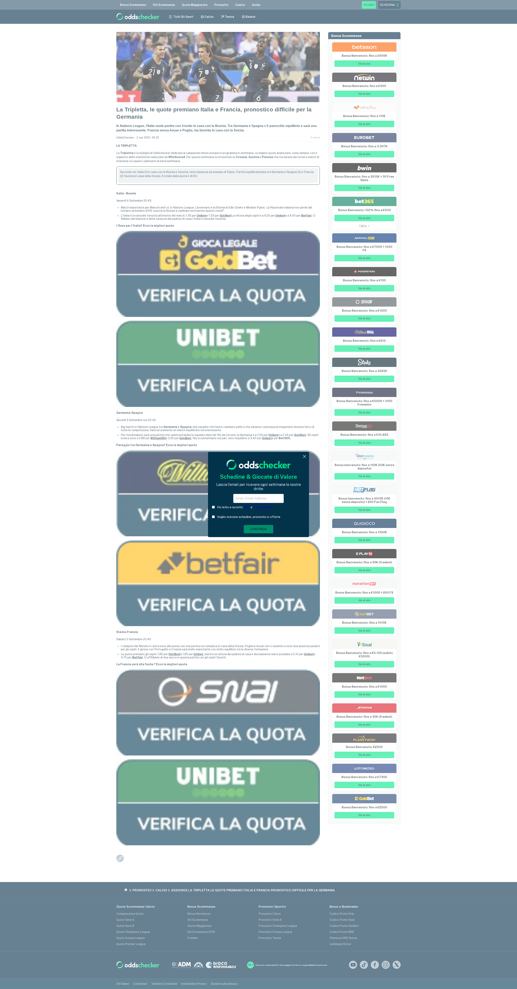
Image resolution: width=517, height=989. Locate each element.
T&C (247, 507)
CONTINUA (258, 529)
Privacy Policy (263, 507)
